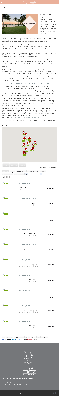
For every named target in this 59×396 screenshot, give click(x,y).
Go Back (6, 171)
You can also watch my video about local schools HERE (24, 117)
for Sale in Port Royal (24, 214)
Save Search (22, 165)
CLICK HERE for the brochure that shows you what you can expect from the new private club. (25, 83)
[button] (23, 144)
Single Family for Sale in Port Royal (28, 183)
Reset (12, 171)
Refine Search (14, 165)
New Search (6, 165)
